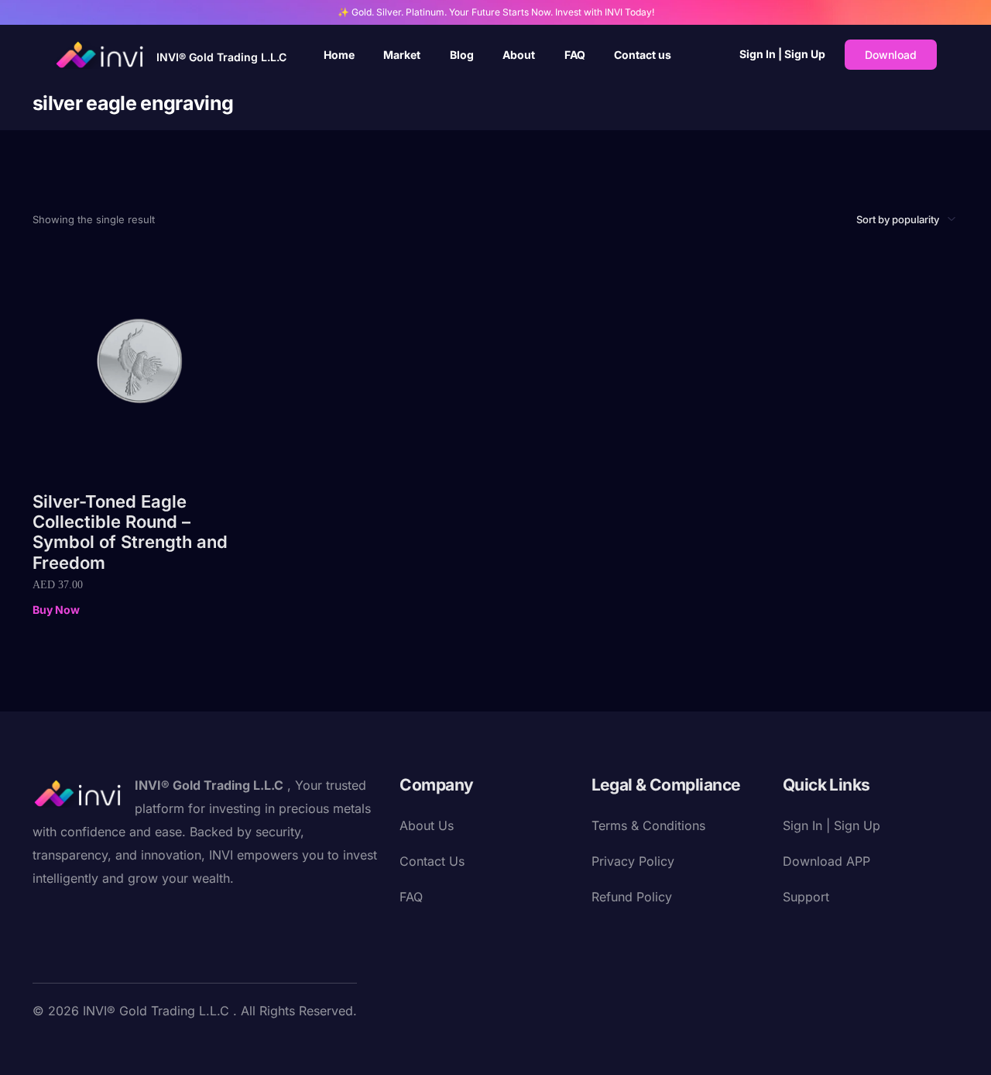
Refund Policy (632, 896)
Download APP (826, 861)
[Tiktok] (193, 1046)
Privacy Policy (633, 861)
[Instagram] (119, 1046)
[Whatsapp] (218, 1046)
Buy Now (56, 609)
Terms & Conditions (648, 825)
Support (806, 896)
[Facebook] (45, 1046)
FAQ (411, 896)
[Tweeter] (69, 1046)
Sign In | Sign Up (782, 53)
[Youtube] (94, 1046)
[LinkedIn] (144, 1046)
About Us (426, 825)
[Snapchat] (168, 1046)
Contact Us (432, 861)
